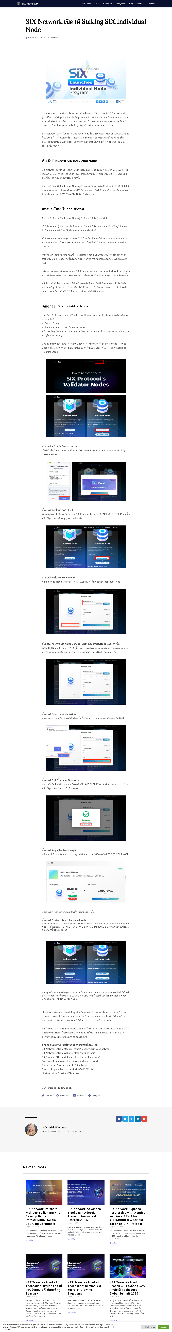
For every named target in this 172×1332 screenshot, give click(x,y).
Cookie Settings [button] (148, 1327)
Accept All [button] (163, 1327)
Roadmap (107, 3)
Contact (151, 3)
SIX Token (86, 3)
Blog (131, 3)
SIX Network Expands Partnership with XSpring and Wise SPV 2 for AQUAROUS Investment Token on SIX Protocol (128, 1216)
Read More (30, 1240)
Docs (97, 3)
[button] (119, 1119)
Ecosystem (121, 3)
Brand (140, 3)
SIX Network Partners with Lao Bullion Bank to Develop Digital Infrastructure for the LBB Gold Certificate (43, 1216)
